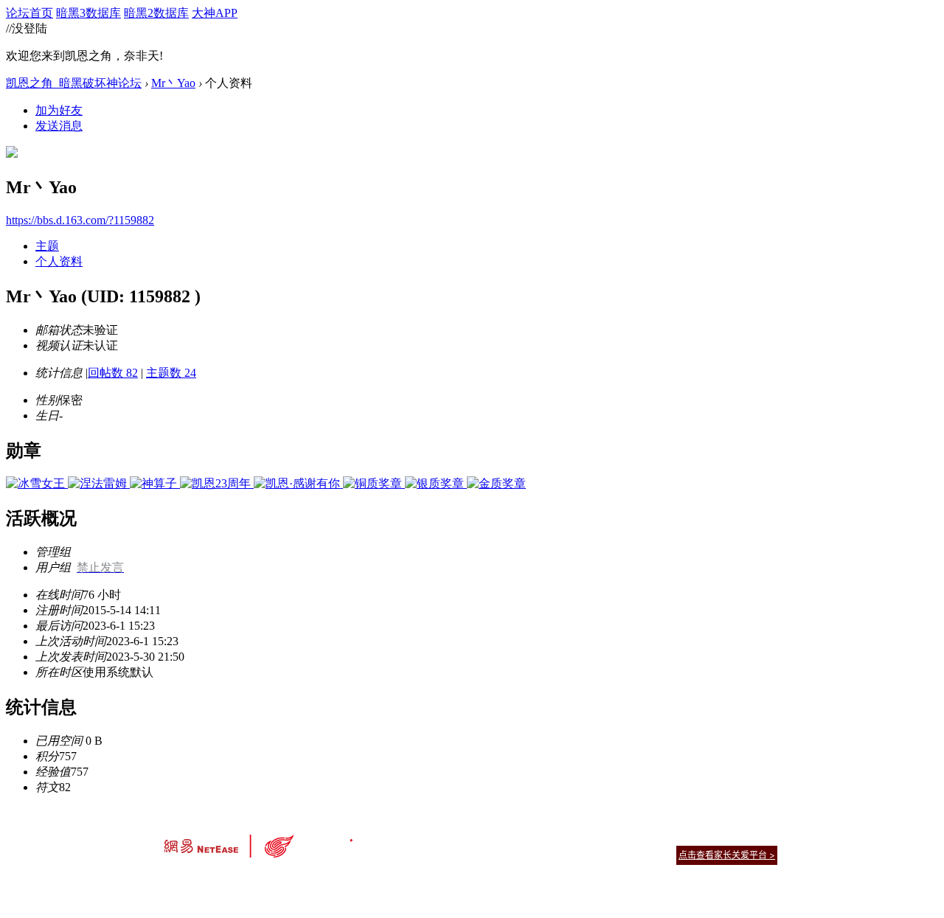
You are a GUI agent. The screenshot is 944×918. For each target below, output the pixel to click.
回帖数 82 (113, 372)
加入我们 (759, 836)
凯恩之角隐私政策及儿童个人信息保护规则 (561, 836)
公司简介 (405, 836)
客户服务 (450, 836)
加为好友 (59, 110)
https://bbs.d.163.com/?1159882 (80, 220)
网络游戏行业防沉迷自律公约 (576, 854)
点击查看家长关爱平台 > (726, 854)
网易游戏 (671, 836)
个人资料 (59, 261)
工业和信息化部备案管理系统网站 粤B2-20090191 (369, 880)
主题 (47, 246)
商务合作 (715, 836)
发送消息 (59, 125)
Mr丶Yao (173, 83)
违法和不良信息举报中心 (213, 880)
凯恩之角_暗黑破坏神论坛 (74, 83)
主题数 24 (171, 372)
